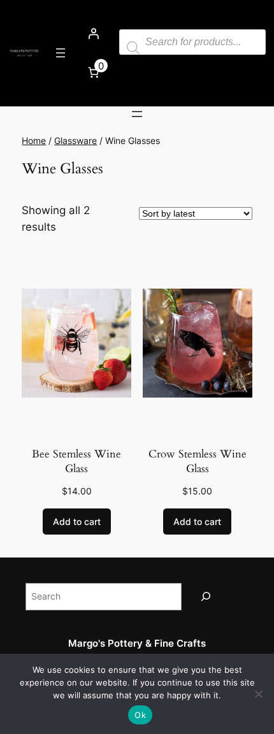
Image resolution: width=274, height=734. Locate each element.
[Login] (93, 33)
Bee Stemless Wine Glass (76, 462)
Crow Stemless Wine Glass (197, 462)
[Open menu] (60, 53)
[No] (258, 693)
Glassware (75, 140)
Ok (140, 715)
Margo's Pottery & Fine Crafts (137, 643)
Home (34, 140)
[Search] (206, 596)
